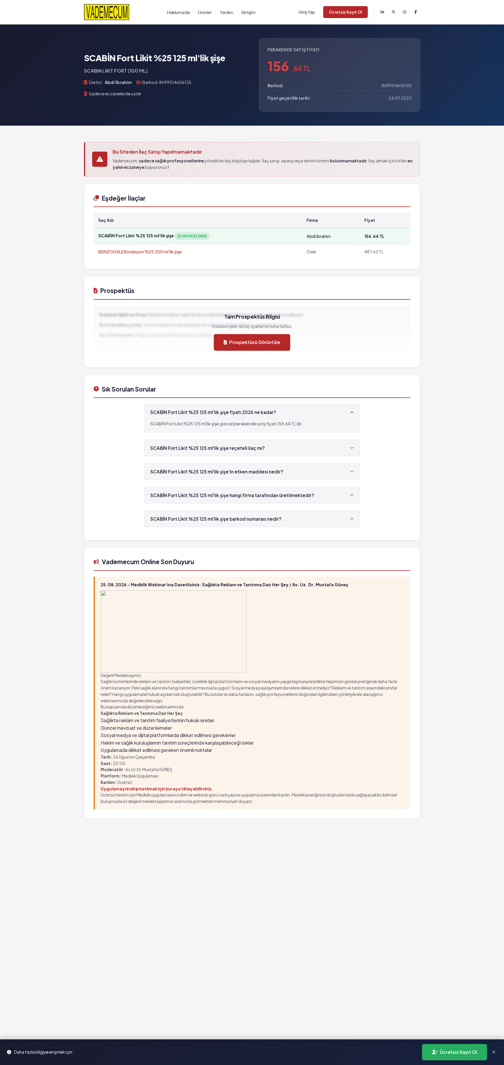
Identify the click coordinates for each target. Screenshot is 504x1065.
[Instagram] (404, 12)
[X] (393, 12)
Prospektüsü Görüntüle (254, 342)
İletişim (249, 12)
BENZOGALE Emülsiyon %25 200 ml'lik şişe (140, 251)
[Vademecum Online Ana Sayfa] (106, 12)
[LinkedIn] (382, 12)
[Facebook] (415, 12)
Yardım (226, 12)
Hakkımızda (178, 12)
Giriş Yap (306, 12)
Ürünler (205, 12)
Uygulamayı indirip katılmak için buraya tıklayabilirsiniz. (157, 788)
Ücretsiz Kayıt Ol (345, 12)
